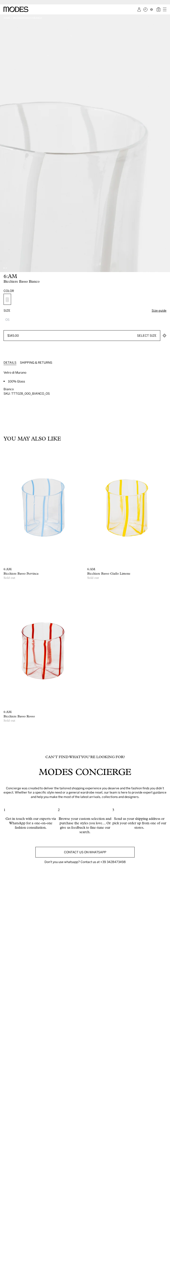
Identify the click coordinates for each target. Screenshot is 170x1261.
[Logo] (16, 9)
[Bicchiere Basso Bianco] (7, 299)
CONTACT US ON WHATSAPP (85, 852)
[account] (139, 9)
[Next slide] (165, 143)
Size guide (159, 310)
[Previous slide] (5, 143)
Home (7, 18)
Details (10, 362)
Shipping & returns (36, 362)
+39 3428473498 (113, 862)
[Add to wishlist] (164, 335)
